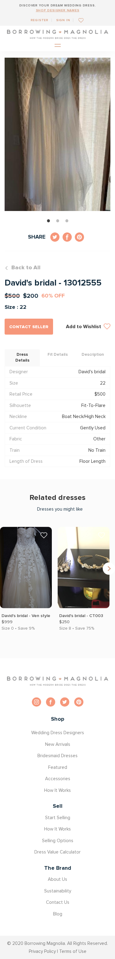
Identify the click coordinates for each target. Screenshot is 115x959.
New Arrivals (57, 744)
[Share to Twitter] (54, 237)
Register (39, 20)
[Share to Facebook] (67, 237)
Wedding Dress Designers (57, 732)
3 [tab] (67, 221)
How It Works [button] (57, 790)
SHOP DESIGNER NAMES (57, 10)
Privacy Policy (42, 951)
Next (109, 568)
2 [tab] (58, 221)
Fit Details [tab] (58, 354)
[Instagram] (36, 702)
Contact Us (57, 902)
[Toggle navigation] (58, 45)
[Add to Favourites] (78, 20)
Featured (57, 767)
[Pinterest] (78, 702)
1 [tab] (48, 221)
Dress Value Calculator (57, 852)
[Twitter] (64, 702)
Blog (57, 914)
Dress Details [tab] (22, 357)
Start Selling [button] (57, 817)
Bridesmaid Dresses (57, 755)
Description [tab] (93, 354)
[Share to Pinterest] (79, 237)
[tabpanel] (57, 134)
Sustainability (57, 891)
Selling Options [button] (57, 840)
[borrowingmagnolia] (57, 34)
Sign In (63, 20)
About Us (57, 879)
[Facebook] (50, 702)
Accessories (57, 778)
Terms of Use (72, 951)
